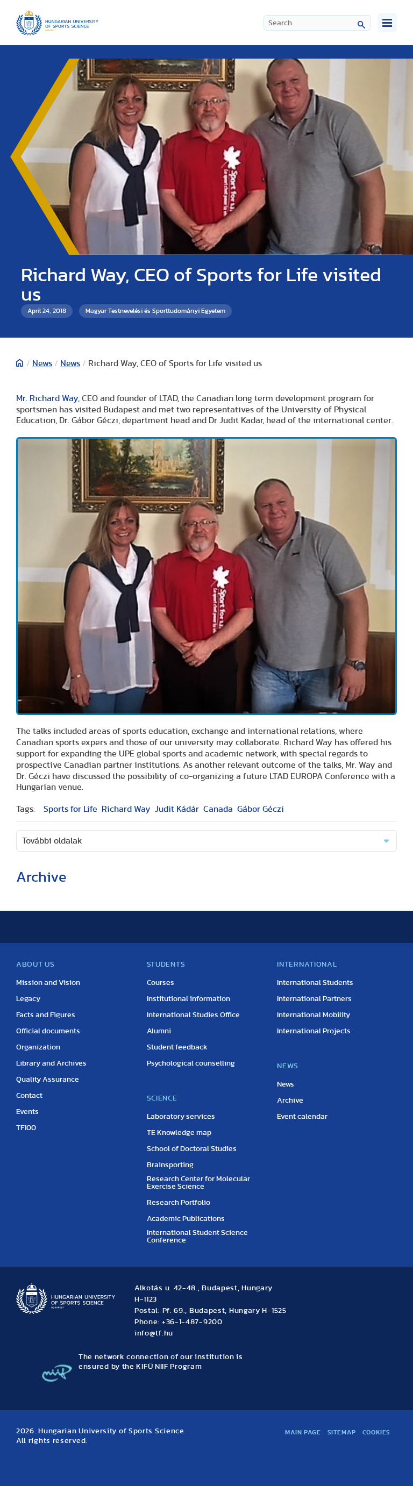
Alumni (159, 1031)
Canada (218, 809)
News (42, 363)
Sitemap (341, 1432)
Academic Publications (186, 1219)
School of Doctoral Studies (192, 1149)
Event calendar (302, 1116)
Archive (290, 1100)
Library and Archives (51, 1063)
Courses (160, 983)
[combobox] (317, 23)
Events (27, 1112)
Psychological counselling (191, 1063)
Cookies (376, 1432)
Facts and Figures (45, 1015)
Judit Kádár (177, 809)
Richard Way (126, 809)
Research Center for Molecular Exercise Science (198, 1182)
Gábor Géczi (260, 809)
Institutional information (188, 999)
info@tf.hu (153, 1333)
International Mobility (313, 1015)
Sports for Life (70, 809)
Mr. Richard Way (47, 398)
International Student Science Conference (197, 1236)
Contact (29, 1095)
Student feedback (177, 1047)
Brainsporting (170, 1165)
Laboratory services (181, 1116)
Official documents (48, 1031)
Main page (303, 1432)
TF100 (26, 1128)
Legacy (28, 999)
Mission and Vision (48, 983)
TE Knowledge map (179, 1133)
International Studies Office (193, 1015)
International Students (315, 983)
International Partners (314, 999)
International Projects (314, 1031)
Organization (38, 1047)
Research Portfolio (178, 1202)
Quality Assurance (47, 1079)
